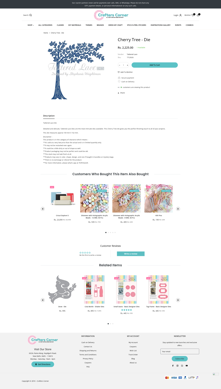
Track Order (133, 355)
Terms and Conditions (87, 355)
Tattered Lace (132, 54)
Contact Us (88, 346)
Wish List (133, 350)
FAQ (88, 367)
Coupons (88, 363)
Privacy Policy (88, 359)
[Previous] (43, 209)
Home (46, 33)
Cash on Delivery (87, 342)
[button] (27, 15)
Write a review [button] (130, 254)
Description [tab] (49, 115)
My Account (133, 342)
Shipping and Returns (88, 350)
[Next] (178, 209)
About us (133, 363)
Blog (133, 359)
